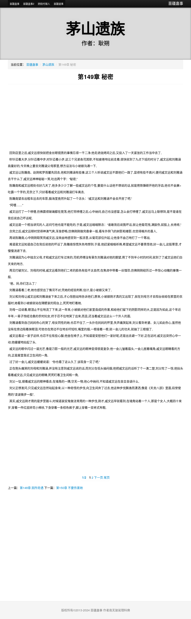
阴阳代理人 (44, 3)
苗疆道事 (58, 3)
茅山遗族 (48, 64)
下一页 (98, 477)
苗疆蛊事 (175, 3)
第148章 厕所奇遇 (31, 488)
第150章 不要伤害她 (69, 488)
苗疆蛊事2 (28, 3)
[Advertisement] (95, 119)
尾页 (107, 477)
